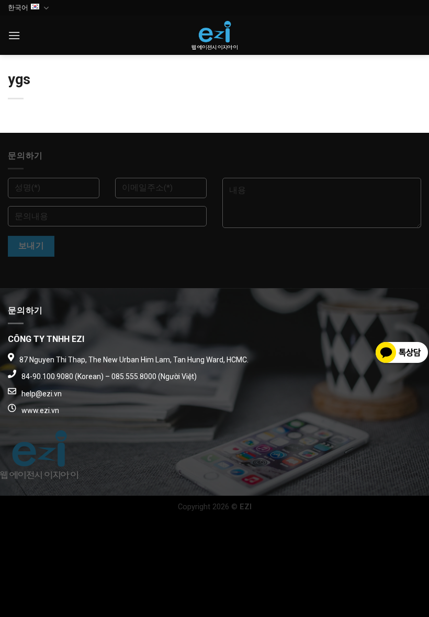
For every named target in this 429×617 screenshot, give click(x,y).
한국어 (18, 8)
